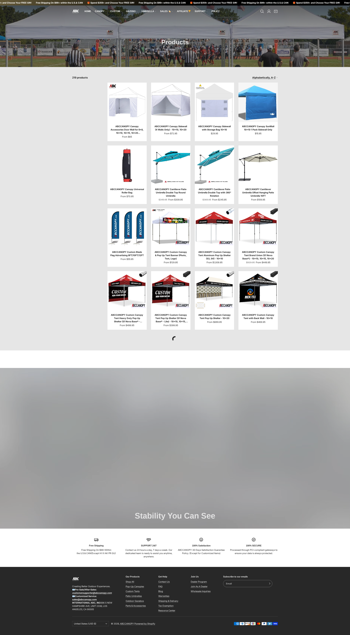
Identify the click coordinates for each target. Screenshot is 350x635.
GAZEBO (130, 11)
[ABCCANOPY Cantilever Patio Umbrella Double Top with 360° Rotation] (214, 174)
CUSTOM (115, 11)
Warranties (163, 596)
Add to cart (214, 117)
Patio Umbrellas (134, 596)
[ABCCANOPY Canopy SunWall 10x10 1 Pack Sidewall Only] (258, 112)
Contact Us (164, 581)
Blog (160, 591)
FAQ (160, 586)
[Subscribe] (269, 583)
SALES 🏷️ (165, 11)
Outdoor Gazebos (135, 600)
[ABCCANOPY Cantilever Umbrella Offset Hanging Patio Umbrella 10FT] (258, 174)
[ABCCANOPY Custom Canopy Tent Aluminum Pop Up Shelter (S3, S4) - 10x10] (214, 237)
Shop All (130, 581)
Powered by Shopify (144, 623)
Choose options (127, 117)
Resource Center (166, 610)
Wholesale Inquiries (201, 591)
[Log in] (269, 11)
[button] (262, 11)
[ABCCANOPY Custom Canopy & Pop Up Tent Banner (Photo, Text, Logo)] (170, 237)
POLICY (216, 11)
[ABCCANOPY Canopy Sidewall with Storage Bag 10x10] (214, 112)
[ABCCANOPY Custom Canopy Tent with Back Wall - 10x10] (258, 300)
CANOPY (99, 11)
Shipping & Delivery (168, 600)
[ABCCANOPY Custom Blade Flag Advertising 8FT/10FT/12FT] (127, 237)
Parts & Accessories (136, 605)
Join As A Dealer (199, 586)
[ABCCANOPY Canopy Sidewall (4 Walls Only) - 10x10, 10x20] (170, 112)
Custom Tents (133, 591)
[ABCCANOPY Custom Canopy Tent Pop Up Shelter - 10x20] (214, 300)
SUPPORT (200, 11)
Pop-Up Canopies (135, 586)
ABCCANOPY (127, 623)
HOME (87, 11)
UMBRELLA (148, 11)
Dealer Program (199, 581)
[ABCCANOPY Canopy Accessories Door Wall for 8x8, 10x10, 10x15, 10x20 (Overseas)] (127, 112)
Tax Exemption (165, 605)
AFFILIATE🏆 (184, 11)
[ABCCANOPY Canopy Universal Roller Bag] (127, 174)
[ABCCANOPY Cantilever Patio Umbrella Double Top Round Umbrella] (170, 174)
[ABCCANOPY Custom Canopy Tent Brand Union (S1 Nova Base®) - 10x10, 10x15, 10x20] (258, 237)
